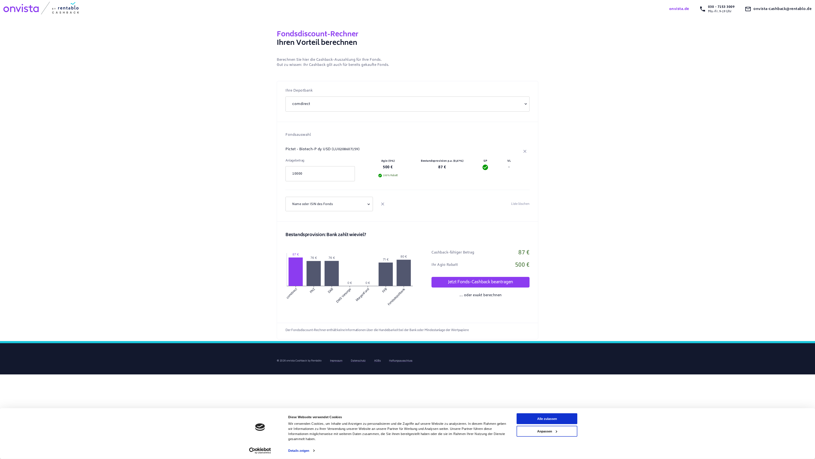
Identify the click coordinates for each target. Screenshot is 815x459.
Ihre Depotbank (299, 90)
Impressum (336, 360)
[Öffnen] (368, 204)
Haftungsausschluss (400, 360)
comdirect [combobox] (301, 104)
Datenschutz (358, 360)
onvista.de (679, 9)
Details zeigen (298, 450)
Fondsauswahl (298, 134)
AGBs (377, 360)
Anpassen (544, 431)
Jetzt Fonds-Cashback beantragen (480, 282)
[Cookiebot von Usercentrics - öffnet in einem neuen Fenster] (260, 451)
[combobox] (329, 204)
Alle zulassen (547, 419)
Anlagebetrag (294, 160)
